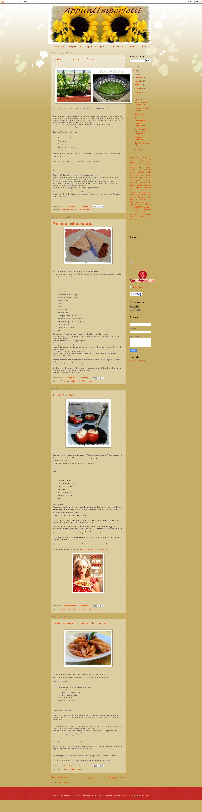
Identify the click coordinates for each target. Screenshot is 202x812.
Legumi (132, 185)
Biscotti (148, 162)
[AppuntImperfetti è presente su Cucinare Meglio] (142, 281)
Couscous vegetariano (140, 125)
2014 (135, 74)
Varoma (132, 217)
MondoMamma (146, 190)
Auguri (148, 160)
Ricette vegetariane (140, 205)
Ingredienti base (145, 182)
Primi (81, 769)
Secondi (147, 209)
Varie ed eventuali (144, 214)
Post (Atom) (63, 783)
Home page (59, 46)
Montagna (133, 192)
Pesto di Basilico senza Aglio (73, 58)
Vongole (148, 217)
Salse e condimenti (82, 210)
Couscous (147, 169)
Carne (63, 381)
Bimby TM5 (136, 162)
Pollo (149, 197)
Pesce (132, 195)
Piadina (78, 381)
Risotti (144, 207)
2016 (135, 67)
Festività (133, 178)
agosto (138, 92)
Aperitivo (71, 609)
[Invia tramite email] (94, 206)
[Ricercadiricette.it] (137, 287)
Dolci (132, 175)
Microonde (133, 190)
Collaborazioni (116, 46)
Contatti (143, 46)
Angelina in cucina (104, 549)
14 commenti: (84, 378)
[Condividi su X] (98, 206)
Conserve (148, 167)
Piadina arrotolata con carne (72, 223)
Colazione (147, 165)
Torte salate (141, 212)
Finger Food (96, 609)
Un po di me (75, 46)
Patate (149, 192)
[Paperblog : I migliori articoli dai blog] (136, 296)
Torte (132, 212)
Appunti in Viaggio (94, 46)
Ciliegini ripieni (64, 394)
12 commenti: (84, 606)
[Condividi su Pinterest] (103, 206)
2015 (135, 71)
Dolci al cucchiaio (143, 175)
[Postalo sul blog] (96, 206)
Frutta (149, 178)
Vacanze (133, 214)
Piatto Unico (86, 381)
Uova (149, 212)
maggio (138, 150)
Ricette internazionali (137, 202)
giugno (138, 99)
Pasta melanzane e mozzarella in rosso (80, 622)
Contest (131, 46)
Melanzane (74, 769)
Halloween (133, 182)
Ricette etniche (146, 199)
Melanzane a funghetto (139, 138)
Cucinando (65, 210)
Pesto (72, 210)
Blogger (146, 795)
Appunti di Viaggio (137, 160)
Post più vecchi (117, 777)
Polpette (133, 199)
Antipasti (64, 609)
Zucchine (133, 219)
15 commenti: (84, 206)
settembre (139, 88)
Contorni (140, 169)
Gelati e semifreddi (143, 180)
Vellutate (141, 217)
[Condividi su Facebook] (100, 206)
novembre (139, 81)
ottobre (138, 85)
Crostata (133, 173)
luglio (137, 96)
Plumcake (141, 197)
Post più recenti (59, 777)
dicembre (139, 77)
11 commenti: (84, 766)
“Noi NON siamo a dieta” (88, 549)
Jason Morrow (127, 795)
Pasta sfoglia (141, 192)
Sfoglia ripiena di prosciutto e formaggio (141, 132)
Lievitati (139, 185)
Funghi (132, 180)
